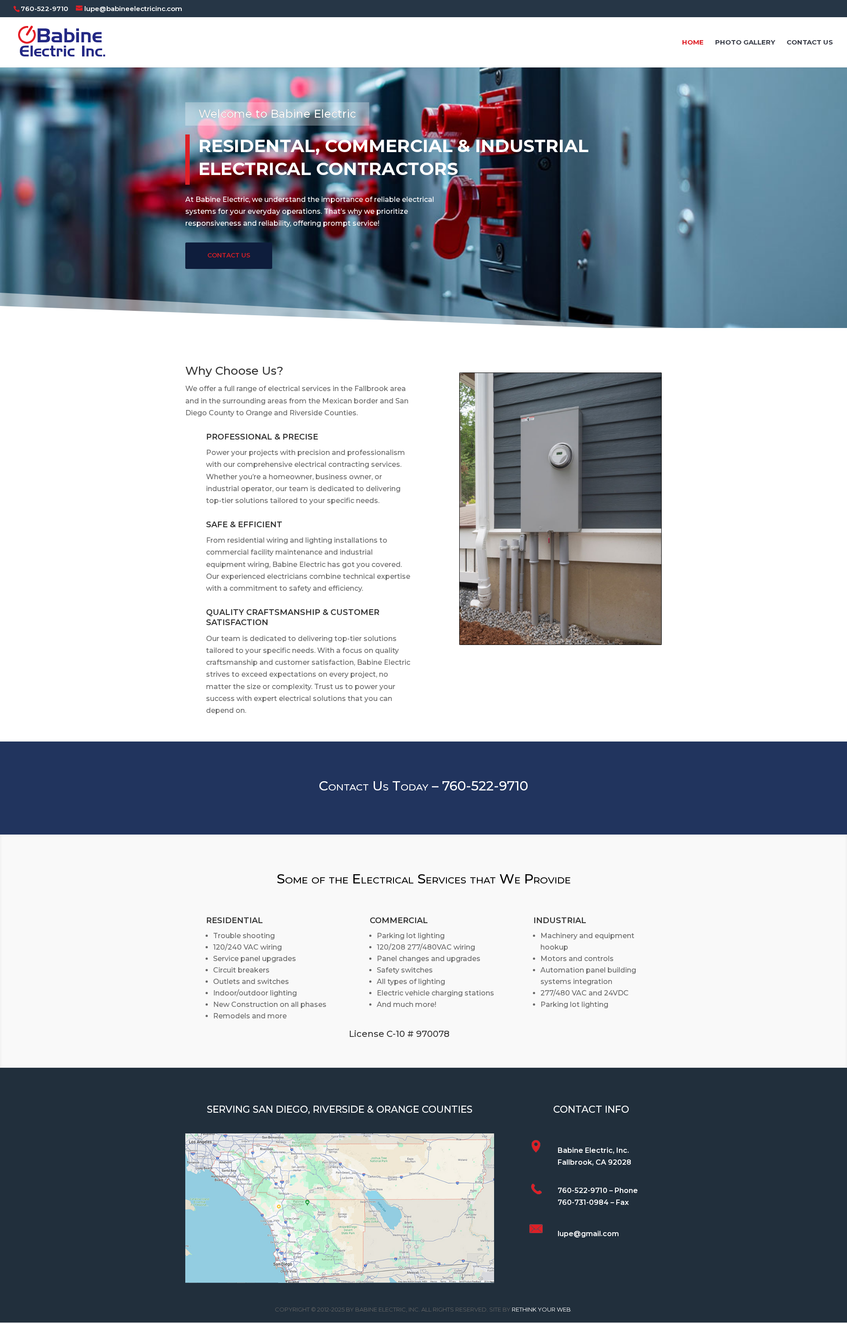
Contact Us (810, 42)
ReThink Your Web (541, 1309)
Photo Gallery (745, 42)
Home (693, 42)
